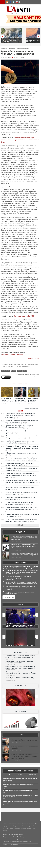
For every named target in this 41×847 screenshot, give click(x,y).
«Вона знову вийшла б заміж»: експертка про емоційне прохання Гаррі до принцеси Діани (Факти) (21, 672)
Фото (20, 604)
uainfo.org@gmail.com (25, 841)
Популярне (28, 771)
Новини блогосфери (22, 48)
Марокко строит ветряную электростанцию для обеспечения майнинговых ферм (20, 140)
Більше (20, 525)
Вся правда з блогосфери (8, 48)
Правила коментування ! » (31, 408)
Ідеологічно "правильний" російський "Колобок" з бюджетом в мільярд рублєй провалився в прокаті (24, 756)
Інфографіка (20, 712)
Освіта (19, 826)
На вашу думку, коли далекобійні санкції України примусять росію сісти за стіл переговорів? (20, 567)
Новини (20, 411)
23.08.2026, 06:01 (10, 675)
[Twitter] (13, 2)
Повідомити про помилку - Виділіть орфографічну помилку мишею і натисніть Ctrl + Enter (19, 365)
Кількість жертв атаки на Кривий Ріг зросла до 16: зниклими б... (9, 40)
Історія (15, 826)
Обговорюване (14, 771)
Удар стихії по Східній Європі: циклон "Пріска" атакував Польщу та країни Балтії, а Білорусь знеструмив (20, 415)
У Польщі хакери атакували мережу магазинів (21, 453)
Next (39, 36)
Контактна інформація (13, 841)
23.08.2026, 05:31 (10, 680)
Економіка (31, 823)
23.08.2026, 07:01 (10, 664)
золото (25, 370)
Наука (10, 826)
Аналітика (20, 532)
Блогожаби (20, 686)
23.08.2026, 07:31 (10, 659)
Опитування (20, 563)
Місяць (20, 774)
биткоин (13, 370)
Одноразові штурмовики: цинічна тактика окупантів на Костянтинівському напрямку (24, 739)
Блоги (20, 735)
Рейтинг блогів (31, 828)
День (8, 774)
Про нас (5, 841)
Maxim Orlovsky (33, 358)
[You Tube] (16, 2)
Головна (5, 823)
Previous (2, 36)
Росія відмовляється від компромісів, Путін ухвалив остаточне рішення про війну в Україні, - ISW (21, 475)
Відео (7, 828)
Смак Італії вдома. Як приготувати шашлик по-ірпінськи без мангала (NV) (19, 662)
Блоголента (23, 828)
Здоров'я (29, 826)
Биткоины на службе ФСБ (24, 316)
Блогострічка (20, 652)
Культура (6, 826)
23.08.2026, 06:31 (10, 670)
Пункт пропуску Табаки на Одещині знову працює (17, 790)
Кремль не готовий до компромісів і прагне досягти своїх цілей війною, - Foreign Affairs (24, 553)
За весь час (32, 774)
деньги (19, 370)
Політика (19, 823)
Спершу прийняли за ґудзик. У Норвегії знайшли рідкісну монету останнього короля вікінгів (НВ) (20, 667)
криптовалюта (5, 370)
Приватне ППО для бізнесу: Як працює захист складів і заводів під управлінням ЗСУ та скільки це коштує (23, 546)
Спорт (34, 826)
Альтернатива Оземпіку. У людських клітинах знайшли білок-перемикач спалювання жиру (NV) (20, 678)
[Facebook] (10, 2)
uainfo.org (21, 836)
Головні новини (12, 823)
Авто (23, 826)
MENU (2, 2)
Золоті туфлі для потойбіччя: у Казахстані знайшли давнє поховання (33, 402)
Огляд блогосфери (15, 828)
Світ (36, 823)
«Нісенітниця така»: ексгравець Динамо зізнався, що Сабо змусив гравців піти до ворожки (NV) (20, 656)
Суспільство (25, 823)
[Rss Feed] (7, 2)
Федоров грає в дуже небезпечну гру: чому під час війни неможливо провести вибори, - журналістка (24, 537)
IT (25, 826)
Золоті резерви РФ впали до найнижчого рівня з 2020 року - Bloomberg (7, 402)
